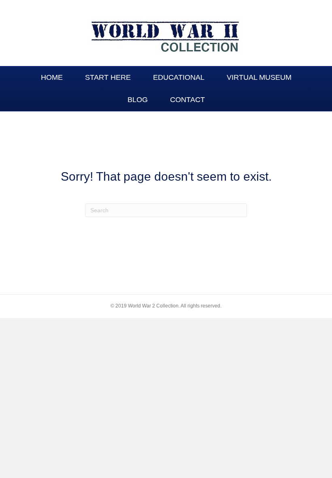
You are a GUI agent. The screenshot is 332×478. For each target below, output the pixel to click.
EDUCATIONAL (178, 77)
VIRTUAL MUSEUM (259, 77)
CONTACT (187, 100)
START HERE (108, 77)
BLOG (138, 100)
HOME (52, 77)
